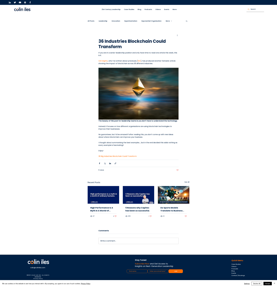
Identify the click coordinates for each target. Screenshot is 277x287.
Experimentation (130, 21)
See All (186, 182)
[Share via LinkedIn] (110, 163)
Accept (267, 283)
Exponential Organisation (151, 21)
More (168, 21)
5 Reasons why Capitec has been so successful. (137, 209)
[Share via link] (115, 163)
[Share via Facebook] (99, 163)
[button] (129, 9)
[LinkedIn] (9, 2)
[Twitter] (15, 2)
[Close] (274, 283)
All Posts (91, 21)
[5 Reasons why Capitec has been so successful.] (138, 195)
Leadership (103, 21)
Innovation (116, 21)
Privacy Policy (38, 278)
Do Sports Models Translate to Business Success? (171, 209)
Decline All (256, 283)
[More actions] (177, 35)
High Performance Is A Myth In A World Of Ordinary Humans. (101, 209)
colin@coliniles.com (37, 268)
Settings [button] (247, 283)
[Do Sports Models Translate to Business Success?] (173, 195)
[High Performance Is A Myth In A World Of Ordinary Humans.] (103, 195)
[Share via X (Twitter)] (105, 163)
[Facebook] (30, 2)
